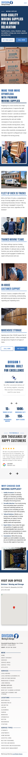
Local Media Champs (17, 754)
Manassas (4, 714)
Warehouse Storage (7, 680)
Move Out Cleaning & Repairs (10, 690)
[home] (7, 3)
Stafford (4, 724)
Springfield (5, 717)
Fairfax (3, 712)
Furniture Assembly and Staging (9, 693)
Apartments (5, 733)
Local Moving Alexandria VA (10, 676)
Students (4, 730)
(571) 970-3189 (5, 590)
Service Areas (5, 662)
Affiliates (4, 667)
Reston (3, 719)
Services (4, 660)
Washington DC (6, 703)
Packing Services (6, 688)
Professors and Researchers (11, 745)
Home (3, 655)
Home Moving (5, 735)
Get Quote (20, 348)
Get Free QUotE (8, 40)
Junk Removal (5, 683)
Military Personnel (7, 740)
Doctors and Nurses (8, 743)
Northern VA (5, 700)
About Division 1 (6, 658)
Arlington (4, 705)
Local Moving (5, 673)
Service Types (5, 665)
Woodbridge (5, 722)
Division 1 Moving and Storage (12, 584)
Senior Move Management (9, 748)
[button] (25, 3)
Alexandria (5, 710)
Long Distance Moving (8, 678)
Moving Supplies (6, 685)
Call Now (21, 40)
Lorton (3, 707)
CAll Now (7, 348)
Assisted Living (6, 738)
